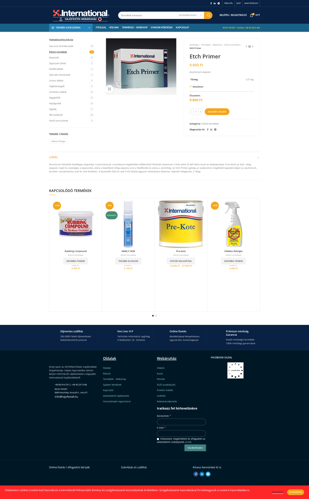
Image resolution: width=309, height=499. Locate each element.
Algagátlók (54, 97)
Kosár (160, 373)
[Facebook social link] (211, 3)
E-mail (161, 427)
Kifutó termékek (232, 44)
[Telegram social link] (219, 3)
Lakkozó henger (58, 141)
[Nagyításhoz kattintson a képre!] (109, 89)
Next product (252, 46)
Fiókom (160, 367)
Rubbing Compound (76, 251)
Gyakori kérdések (112, 384)
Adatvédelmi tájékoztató (116, 395)
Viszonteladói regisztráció (117, 401)
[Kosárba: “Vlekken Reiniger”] (255, 205)
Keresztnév (164, 416)
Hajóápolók (55, 103)
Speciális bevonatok (59, 74)
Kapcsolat (108, 390)
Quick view (97, 213)
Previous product (246, 46)
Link (188, 441)
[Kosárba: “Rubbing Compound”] (97, 205)
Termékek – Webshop (211, 44)
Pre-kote (181, 251)
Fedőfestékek (56, 68)
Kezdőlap (194, 44)
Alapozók (54, 57)
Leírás (53, 157)
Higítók (52, 109)
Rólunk (106, 373)
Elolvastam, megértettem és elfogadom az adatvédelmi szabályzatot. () (181, 440)
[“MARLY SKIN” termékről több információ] (150, 205)
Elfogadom (295, 492)
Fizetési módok (165, 390)
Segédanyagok (57, 86)
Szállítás (161, 395)
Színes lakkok (56, 80)
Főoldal (107, 367)
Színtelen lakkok (57, 91)
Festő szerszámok (58, 120)
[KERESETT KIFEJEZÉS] (208, 15)
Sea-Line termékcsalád (61, 46)
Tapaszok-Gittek (57, 63)
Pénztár (161, 379)
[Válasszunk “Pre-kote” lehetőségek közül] (202, 205)
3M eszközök (56, 114)
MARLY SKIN (128, 251)
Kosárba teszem (217, 111)
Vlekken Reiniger (233, 251)
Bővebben (277, 492)
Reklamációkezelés (167, 401)
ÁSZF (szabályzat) (166, 384)
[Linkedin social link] (215, 3)
